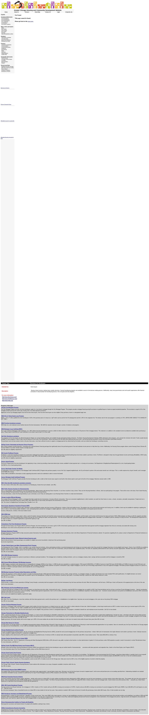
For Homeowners (5, 20)
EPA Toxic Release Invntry (7, 67)
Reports (3, 32)
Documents (4, 49)
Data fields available (6, 37)
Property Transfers (5, 70)
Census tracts (4, 58)
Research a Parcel (5, 71)
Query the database (6, 40)
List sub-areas (4, 38)
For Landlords (4, 22)
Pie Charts (3, 31)
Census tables (4, 46)
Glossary (3, 52)
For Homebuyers (5, 19)
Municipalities (4, 61)
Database (3, 48)
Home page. (30, 21)
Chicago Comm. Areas (6, 59)
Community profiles (6, 47)
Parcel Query (4, 69)
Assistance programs (6, 44)
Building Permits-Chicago (7, 66)
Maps (2, 28)
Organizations (4, 53)
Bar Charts (3, 29)
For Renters (4, 23)
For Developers (5, 18)
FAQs (2, 50)
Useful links (4, 54)
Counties (3, 60)
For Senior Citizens (5, 24)
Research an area (5, 41)
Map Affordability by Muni (7, 34)
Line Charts (4, 30)
